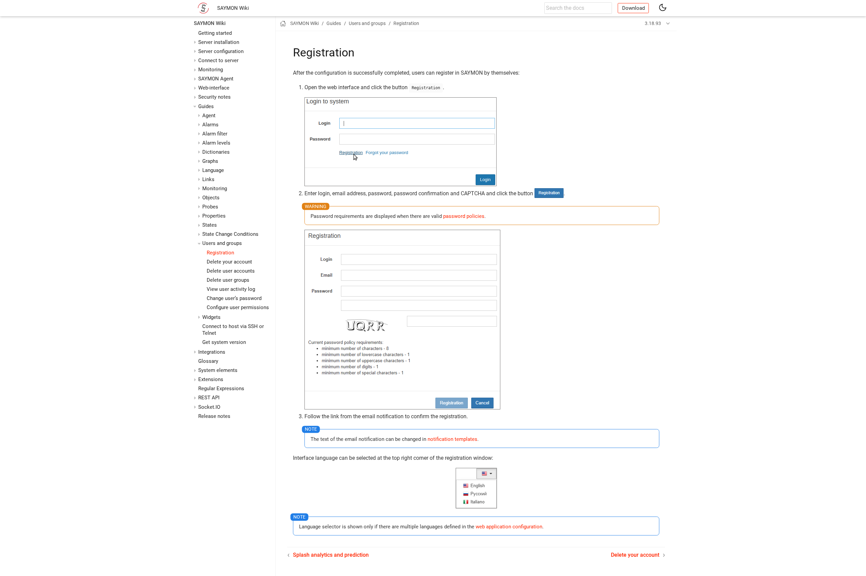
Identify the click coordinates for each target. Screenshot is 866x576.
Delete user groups (228, 280)
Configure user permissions (238, 307)
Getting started (215, 33)
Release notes (214, 416)
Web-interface (213, 88)
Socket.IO (209, 407)
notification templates (452, 439)
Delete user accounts (231, 271)
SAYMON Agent (215, 79)
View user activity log (231, 289)
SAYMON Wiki (233, 8)
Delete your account (229, 262)
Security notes (214, 97)
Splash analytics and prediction (331, 555)
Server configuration (221, 51)
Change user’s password (234, 298)
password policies (463, 216)
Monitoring (210, 70)
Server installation (218, 42)
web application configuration (509, 527)
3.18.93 (653, 23)
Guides (206, 106)
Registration (220, 253)
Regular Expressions (221, 389)
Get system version (224, 342)
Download (633, 8)
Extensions (210, 380)
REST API (209, 398)
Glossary (208, 361)
